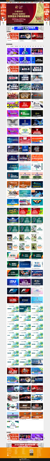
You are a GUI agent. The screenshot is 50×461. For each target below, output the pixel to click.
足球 (22, 46)
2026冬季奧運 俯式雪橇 (35, 348)
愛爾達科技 (10, 450)
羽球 (28, 46)
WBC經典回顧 (10, 268)
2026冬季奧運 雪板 (22, 357)
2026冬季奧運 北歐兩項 (11, 348)
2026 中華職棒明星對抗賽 (23, 135)
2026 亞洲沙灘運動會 (11, 206)
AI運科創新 (16, 46)
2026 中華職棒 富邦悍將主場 (36, 90)
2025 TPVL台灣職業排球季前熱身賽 (13, 401)
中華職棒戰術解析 (34, 383)
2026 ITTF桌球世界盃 (11, 170)
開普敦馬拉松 (34, 188)
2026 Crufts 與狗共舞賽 (23, 241)
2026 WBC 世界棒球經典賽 (12, 259)
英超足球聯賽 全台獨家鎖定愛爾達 (13, 24)
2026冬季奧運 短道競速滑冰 (24, 348)
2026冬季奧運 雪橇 (35, 339)
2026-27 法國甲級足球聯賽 (36, 64)
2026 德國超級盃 (10, 126)
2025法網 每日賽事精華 (35, 419)
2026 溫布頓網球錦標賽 (23, 179)
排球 (38, 46)
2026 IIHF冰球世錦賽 (11, 179)
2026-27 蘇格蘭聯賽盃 (35, 117)
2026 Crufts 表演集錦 (35, 241)
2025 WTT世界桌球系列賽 (23, 401)
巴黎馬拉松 (21, 206)
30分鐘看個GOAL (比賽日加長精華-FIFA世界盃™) (15, 215)
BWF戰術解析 (34, 40)
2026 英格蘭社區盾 (22, 117)
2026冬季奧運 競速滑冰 (35, 357)
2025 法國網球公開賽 (23, 419)
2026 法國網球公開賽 (11, 188)
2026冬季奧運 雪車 (22, 321)
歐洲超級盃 (33, 126)
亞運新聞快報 (9, 40)
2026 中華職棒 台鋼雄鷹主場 (24, 90)
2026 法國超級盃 (22, 126)
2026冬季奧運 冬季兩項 (23, 330)
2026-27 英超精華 (10, 55)
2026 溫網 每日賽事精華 (35, 179)
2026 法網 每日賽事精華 (23, 188)
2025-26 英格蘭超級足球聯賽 (24, 286)
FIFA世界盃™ (35, 2)
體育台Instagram (39, 453)
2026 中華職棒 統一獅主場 (24, 99)
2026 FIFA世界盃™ (22, 108)
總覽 (8, 46)
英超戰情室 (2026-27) (11, 117)
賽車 (35, 46)
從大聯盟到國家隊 (22, 268)
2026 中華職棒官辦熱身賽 (35, 268)
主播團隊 (10, 453)
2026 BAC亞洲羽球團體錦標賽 (36, 277)
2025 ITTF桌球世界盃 (11, 428)
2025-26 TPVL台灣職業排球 (24, 277)
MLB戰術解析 (22, 40)
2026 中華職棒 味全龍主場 (11, 99)
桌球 (33, 46)
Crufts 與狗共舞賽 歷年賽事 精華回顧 (37, 250)
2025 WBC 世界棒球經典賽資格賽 (13, 277)
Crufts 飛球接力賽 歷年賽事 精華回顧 (13, 250)
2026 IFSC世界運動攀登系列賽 (36, 170)
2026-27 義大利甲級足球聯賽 (24, 64)
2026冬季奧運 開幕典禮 (11, 312)
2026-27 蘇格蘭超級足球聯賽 (36, 108)
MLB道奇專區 (10, 90)
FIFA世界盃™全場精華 (23, 215)
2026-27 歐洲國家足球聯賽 (36, 286)
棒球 (20, 46)
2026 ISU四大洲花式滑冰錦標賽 (12, 286)
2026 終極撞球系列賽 (35, 206)
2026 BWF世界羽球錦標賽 (36, 55)
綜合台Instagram (39, 455)
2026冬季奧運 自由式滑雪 (23, 339)
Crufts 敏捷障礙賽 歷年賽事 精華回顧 (25, 250)
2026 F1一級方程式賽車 (35, 99)
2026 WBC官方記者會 (23, 259)
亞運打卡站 (23, 2)
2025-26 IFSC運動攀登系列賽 (12, 410)
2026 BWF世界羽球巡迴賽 (36, 135)
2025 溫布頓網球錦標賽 (11, 419)
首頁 (7, 2)
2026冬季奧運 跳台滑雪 (11, 357)
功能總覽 (16, 453)
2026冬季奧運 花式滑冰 (35, 312)
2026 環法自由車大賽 (11, 108)
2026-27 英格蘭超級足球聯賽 (12, 64)
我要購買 (18, 2)
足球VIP (31, 2)
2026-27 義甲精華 (22, 55)
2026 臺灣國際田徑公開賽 (11, 197)
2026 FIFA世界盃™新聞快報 (36, 215)
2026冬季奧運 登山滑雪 (11, 321)
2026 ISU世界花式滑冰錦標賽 (24, 170)
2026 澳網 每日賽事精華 (11, 383)
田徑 (41, 46)
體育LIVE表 (14, 2)
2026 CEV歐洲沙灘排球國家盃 (36, 197)
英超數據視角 (10, 392)
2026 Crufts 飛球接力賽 (11, 241)
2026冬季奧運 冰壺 (10, 339)
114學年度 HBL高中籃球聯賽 (24, 410)
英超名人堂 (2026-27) (11, 135)
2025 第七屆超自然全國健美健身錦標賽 (37, 410)
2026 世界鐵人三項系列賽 (23, 197)
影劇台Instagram (39, 454)
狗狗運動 (12, 46)
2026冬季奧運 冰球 (10, 330)
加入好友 (10, 455)
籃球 (25, 46)
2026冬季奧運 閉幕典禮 (23, 312)
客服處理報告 (24, 453)
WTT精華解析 (22, 392)
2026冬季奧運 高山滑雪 (35, 321)
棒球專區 (27, 2)
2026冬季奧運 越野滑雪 (35, 330)
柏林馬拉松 (33, 401)
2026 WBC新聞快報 (35, 259)
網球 (30, 46)
